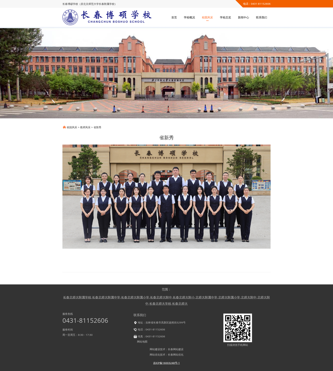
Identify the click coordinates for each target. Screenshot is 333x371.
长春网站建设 (175, 349)
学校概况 (189, 17)
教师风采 (85, 127)
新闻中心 (243, 17)
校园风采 (207, 17)
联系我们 (261, 17)
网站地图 (142, 341)
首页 (174, 17)
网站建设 (155, 349)
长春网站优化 (175, 354)
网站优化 (155, 354)
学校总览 (225, 17)
